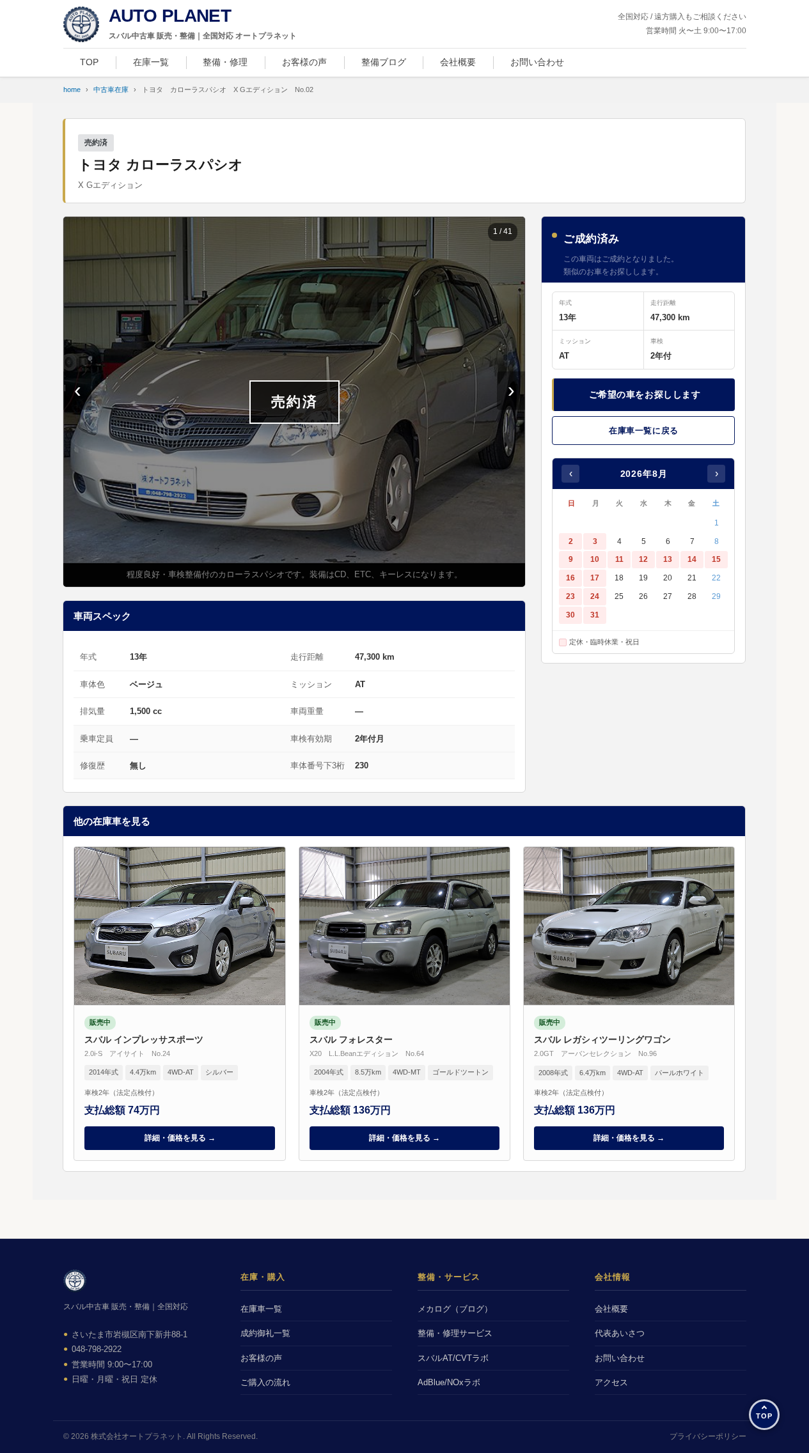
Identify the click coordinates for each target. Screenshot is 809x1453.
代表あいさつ (620, 1333)
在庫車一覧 (261, 1309)
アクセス (611, 1382)
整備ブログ (383, 62)
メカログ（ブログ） (455, 1309)
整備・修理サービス (455, 1333)
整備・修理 (225, 62)
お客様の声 (304, 62)
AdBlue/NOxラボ (449, 1382)
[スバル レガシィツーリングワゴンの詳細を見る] (629, 1003)
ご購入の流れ (265, 1382)
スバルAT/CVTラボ (453, 1358)
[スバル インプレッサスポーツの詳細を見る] (179, 1003)
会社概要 (458, 62)
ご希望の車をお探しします (645, 394)
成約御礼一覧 (265, 1333)
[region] (294, 402)
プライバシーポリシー (708, 1436)
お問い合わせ (537, 62)
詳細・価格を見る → (180, 1137)
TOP (89, 62)
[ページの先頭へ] (764, 1414)
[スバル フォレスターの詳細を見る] (404, 1003)
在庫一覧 (151, 62)
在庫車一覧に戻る (643, 430)
